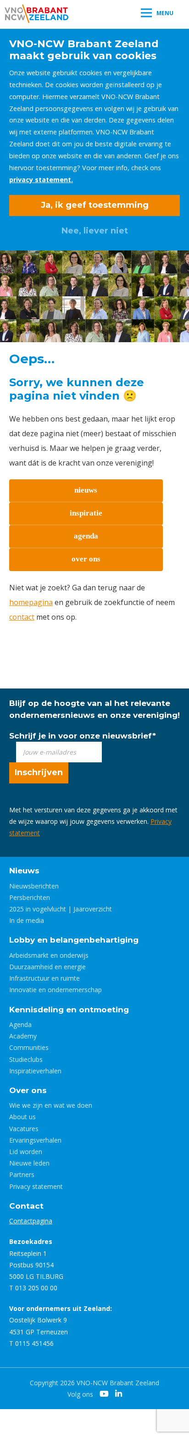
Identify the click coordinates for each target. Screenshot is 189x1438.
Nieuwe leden (29, 1163)
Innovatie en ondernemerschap (55, 989)
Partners (21, 1174)
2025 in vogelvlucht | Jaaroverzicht (60, 909)
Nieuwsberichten (34, 886)
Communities (29, 1047)
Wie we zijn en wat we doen (50, 1105)
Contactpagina (30, 1220)
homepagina (31, 602)
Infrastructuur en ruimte (44, 978)
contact (21, 617)
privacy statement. (41, 179)
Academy (23, 1036)
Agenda (20, 1024)
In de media (26, 920)
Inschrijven (39, 772)
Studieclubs (26, 1059)
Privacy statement (36, 1186)
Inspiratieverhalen (35, 1070)
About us (22, 1116)
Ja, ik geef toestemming (95, 205)
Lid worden (25, 1151)
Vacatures (24, 1128)
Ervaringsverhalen (35, 1140)
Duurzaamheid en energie (47, 966)
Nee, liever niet (94, 231)
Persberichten (29, 897)
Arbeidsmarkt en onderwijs (49, 955)
